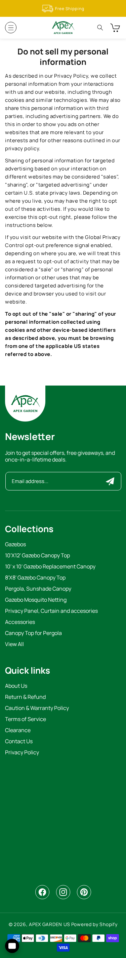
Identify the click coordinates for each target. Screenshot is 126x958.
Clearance (18, 730)
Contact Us (19, 742)
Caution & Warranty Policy (37, 708)
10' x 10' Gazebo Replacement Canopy (50, 567)
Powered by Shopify (94, 924)
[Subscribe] (110, 481)
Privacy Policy (22, 753)
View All (14, 644)
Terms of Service (25, 719)
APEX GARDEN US (49, 924)
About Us (16, 686)
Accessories (20, 622)
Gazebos (15, 545)
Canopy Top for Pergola (33, 633)
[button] (10, 27)
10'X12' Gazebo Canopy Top (37, 556)
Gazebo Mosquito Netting (36, 600)
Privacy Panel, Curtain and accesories (51, 611)
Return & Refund (25, 697)
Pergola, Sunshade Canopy (38, 589)
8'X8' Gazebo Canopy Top (35, 578)
